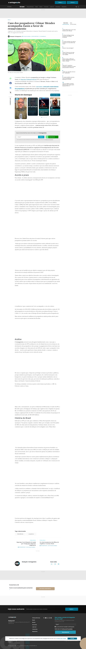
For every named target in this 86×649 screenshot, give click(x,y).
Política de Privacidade (49, 139)
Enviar (41, 136)
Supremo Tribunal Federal (28, 79)
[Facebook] (51, 618)
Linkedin (10, 88)
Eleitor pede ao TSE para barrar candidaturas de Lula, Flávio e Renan (69, 60)
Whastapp (10, 78)
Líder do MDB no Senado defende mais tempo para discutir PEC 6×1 (68, 85)
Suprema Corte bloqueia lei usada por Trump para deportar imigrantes (25, 539)
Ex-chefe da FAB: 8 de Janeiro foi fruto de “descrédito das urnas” (68, 43)
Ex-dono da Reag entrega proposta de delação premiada (69, 36)
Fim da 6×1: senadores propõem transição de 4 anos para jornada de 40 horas (69, 67)
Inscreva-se (52, 136)
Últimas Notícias (30, 6)
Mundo (41, 6)
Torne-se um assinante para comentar (21, 588)
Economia (46, 6)
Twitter (10, 92)
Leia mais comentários (45, 588)
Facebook (10, 83)
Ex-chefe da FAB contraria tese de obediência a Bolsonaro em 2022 (69, 78)
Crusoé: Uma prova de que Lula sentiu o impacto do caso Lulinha (69, 54)
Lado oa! (52, 6)
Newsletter (64, 6)
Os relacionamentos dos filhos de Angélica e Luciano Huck (48, 539)
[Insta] (49, 618)
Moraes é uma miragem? (68, 48)
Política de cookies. (61, 638)
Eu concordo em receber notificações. (65, 626)
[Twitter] (44, 618)
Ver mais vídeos (54, 95)
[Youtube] (45, 618)
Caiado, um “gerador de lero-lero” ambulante (68, 72)
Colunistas (58, 6)
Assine (60, 2)
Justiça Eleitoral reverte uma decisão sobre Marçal (68, 30)
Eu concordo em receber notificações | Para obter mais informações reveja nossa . (27, 139)
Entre (72, 2)
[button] (41, 117)
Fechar (72, 638)
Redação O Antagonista (15, 36)
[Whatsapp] (47, 618)
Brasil (37, 6)
